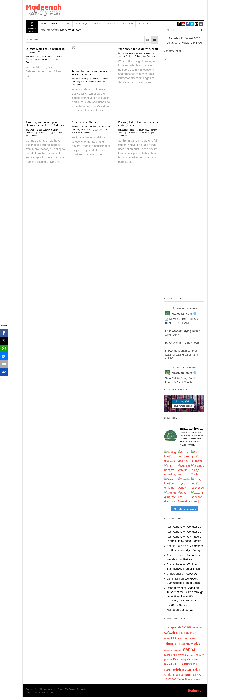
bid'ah (186, 627)
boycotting (197, 627)
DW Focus (69, 689)
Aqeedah (175, 627)
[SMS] (4, 356)
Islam (168, 643)
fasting (189, 632)
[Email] (4, 364)
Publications (144, 24)
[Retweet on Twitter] (173, 308)
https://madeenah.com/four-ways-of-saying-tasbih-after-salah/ (182, 354)
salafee (167, 670)
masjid (168, 654)
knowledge (193, 643)
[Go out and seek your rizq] (184, 456)
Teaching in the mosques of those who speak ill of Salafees (45, 124)
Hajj (174, 638)
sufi (173, 675)
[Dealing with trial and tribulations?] (184, 470)
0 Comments (150, 56)
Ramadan (169, 664)
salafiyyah (187, 670)
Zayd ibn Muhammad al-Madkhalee (135, 53)
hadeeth (167, 638)
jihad (183, 644)
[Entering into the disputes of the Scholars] (170, 497)
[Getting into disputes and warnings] (170, 456)
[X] (4, 341)
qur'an (187, 659)
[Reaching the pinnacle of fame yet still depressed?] (197, 456)
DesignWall (82, 689)
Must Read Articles (32, 26)
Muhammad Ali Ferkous (99, 79)
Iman (185, 638)
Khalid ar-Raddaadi (128, 130)
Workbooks (112, 24)
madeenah (168, 650)
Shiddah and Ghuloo (84, 122)
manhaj (189, 649)
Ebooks (97, 24)
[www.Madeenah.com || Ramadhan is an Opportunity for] (197, 497)
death (178, 633)
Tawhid (180, 679)
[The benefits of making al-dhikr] (170, 470)
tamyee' (197, 674)
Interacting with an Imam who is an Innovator (91, 72)
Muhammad (179, 654)
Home (43, 24)
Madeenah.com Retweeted (186, 308)
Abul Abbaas (48, 59)
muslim (200, 654)
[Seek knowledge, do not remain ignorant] (170, 483)
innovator (192, 638)
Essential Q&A (82, 24)
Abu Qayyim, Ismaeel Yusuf (137, 133)
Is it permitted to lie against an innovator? (45, 50)
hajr (180, 638)
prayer (168, 659)
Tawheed (170, 679)
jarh (177, 643)
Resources (128, 24)
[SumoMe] (4, 372)
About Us (55, 24)
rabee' (195, 659)
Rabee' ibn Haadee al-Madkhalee (49, 56)
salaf (195, 664)
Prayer (141, 130)
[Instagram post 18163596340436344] (197, 483)
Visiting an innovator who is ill (138, 48)
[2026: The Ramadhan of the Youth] (184, 497)
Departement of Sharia (181, 587)
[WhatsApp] (4, 348)
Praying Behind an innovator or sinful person (138, 124)
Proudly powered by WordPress (39, 692)
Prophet (178, 659)
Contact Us (194, 526)
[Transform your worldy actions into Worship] (184, 483)
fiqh (196, 633)
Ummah (189, 679)
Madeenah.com (182, 313)
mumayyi (191, 655)
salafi (176, 669)
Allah (166, 628)
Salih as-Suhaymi (42, 130)
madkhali (177, 650)
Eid (183, 633)
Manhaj (31, 56)
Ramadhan (183, 664)
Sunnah (179, 674)
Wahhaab (198, 679)
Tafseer (188, 675)
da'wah (169, 633)
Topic (67, 24)
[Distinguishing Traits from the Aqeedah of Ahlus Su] (197, 470)
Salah (196, 669)
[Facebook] (4, 333)
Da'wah (77, 79)
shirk (167, 674)
